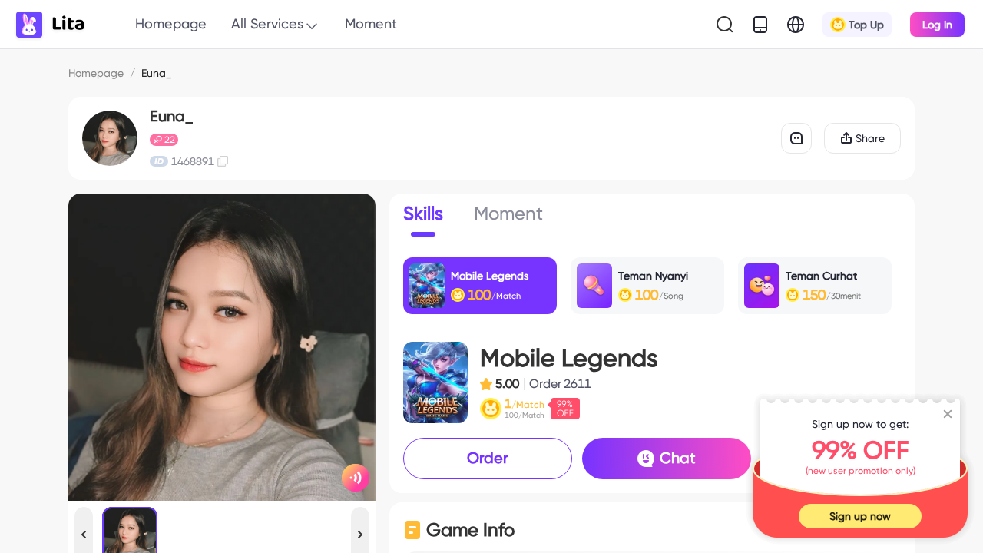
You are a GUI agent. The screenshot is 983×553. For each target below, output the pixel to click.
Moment (371, 23)
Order (487, 458)
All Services (267, 23)
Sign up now (860, 516)
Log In (937, 24)
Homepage (171, 23)
